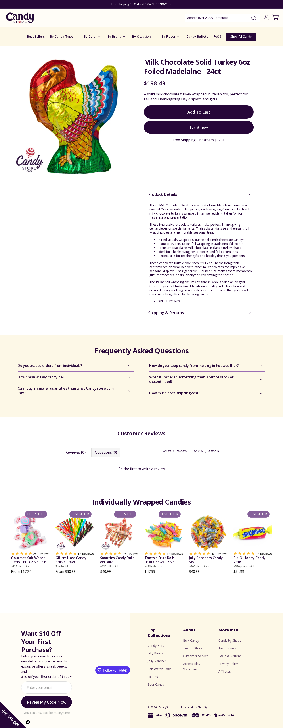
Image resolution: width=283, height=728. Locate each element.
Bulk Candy (191, 640)
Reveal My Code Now (46, 702)
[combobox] (222, 18)
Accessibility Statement (191, 666)
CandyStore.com (169, 707)
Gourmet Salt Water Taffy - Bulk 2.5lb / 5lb (28, 562)
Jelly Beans (155, 653)
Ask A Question (206, 451)
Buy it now (198, 127)
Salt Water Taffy (159, 669)
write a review (153, 469)
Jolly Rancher (157, 661)
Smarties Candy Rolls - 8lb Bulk (118, 562)
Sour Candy (156, 684)
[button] (201, 194)
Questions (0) (106, 452)
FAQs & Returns (229, 656)
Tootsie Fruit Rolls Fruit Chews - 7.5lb (160, 562)
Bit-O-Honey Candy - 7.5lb (250, 562)
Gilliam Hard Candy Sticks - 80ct (70, 562)
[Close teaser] (28, 722)
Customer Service (195, 656)
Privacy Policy (228, 664)
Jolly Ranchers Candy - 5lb (207, 562)
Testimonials (227, 648)
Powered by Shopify (194, 707)
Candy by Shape (229, 640)
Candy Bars (156, 645)
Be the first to (141, 469)
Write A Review (175, 451)
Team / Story (192, 648)
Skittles (153, 676)
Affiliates (224, 671)
